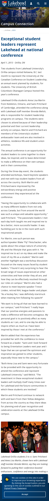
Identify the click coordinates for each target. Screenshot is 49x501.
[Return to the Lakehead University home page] (14, 3)
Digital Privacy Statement (15, 488)
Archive (7, 30)
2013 (13, 30)
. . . (2, 30)
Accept (25, 494)
